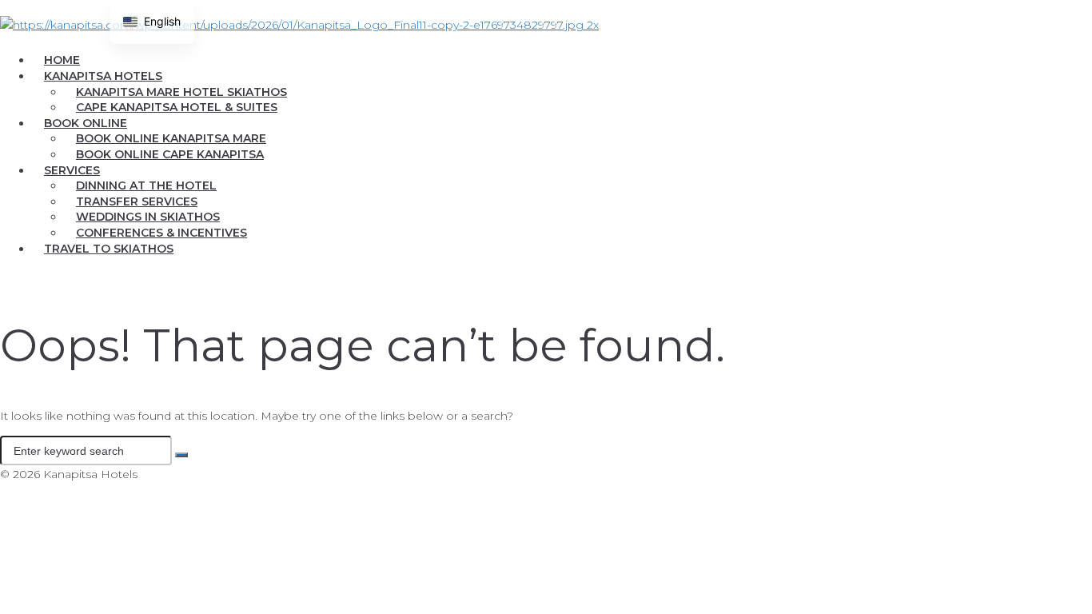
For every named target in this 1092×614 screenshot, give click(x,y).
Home (62, 60)
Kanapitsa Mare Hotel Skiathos (181, 92)
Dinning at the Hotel (146, 185)
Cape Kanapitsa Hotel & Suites (176, 107)
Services (72, 170)
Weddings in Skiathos (148, 216)
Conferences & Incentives (161, 232)
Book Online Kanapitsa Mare (171, 138)
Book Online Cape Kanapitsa (170, 154)
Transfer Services (136, 201)
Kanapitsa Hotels (103, 76)
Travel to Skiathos (108, 248)
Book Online (85, 123)
